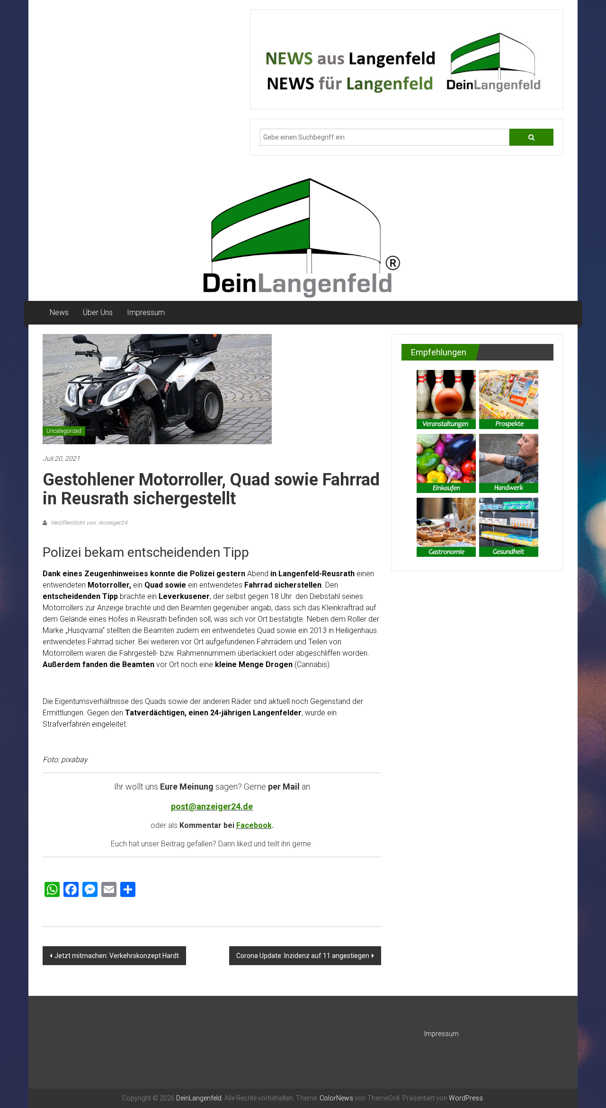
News (59, 312)
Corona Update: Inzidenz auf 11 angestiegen (302, 955)
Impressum (146, 312)
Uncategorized (63, 431)
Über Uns (98, 312)
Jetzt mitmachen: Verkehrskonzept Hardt (116, 955)
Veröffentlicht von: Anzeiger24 (88, 522)
